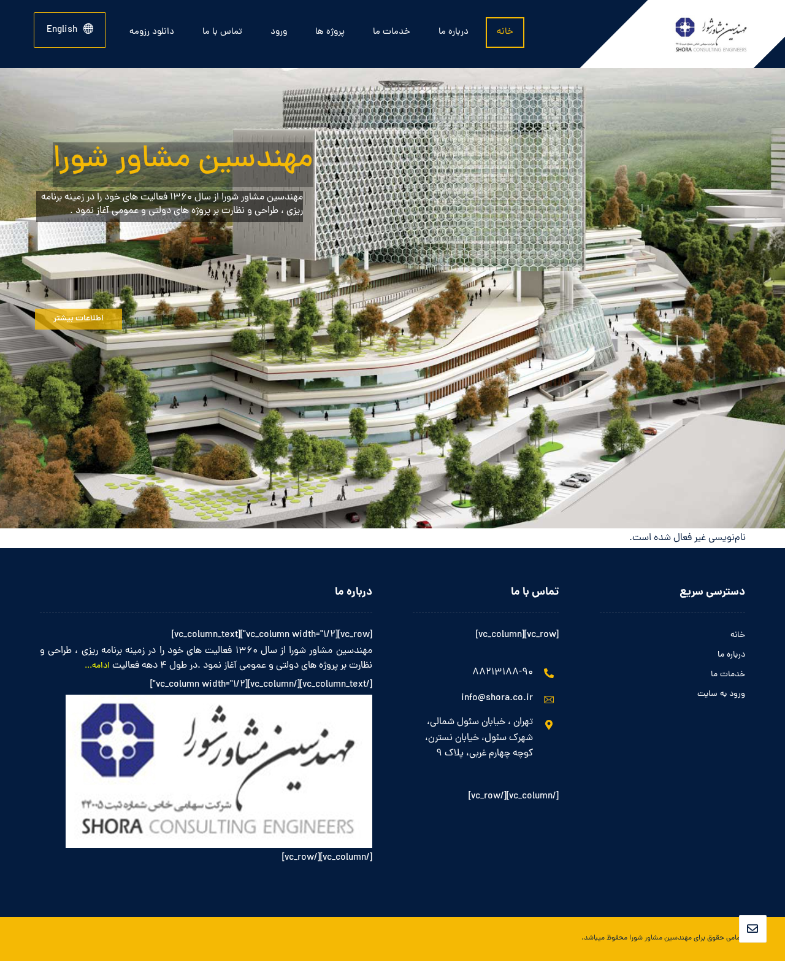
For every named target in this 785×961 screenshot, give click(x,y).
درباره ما (731, 655)
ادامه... (97, 666)
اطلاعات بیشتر (78, 318)
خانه (737, 635)
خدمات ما (728, 674)
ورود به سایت (721, 694)
